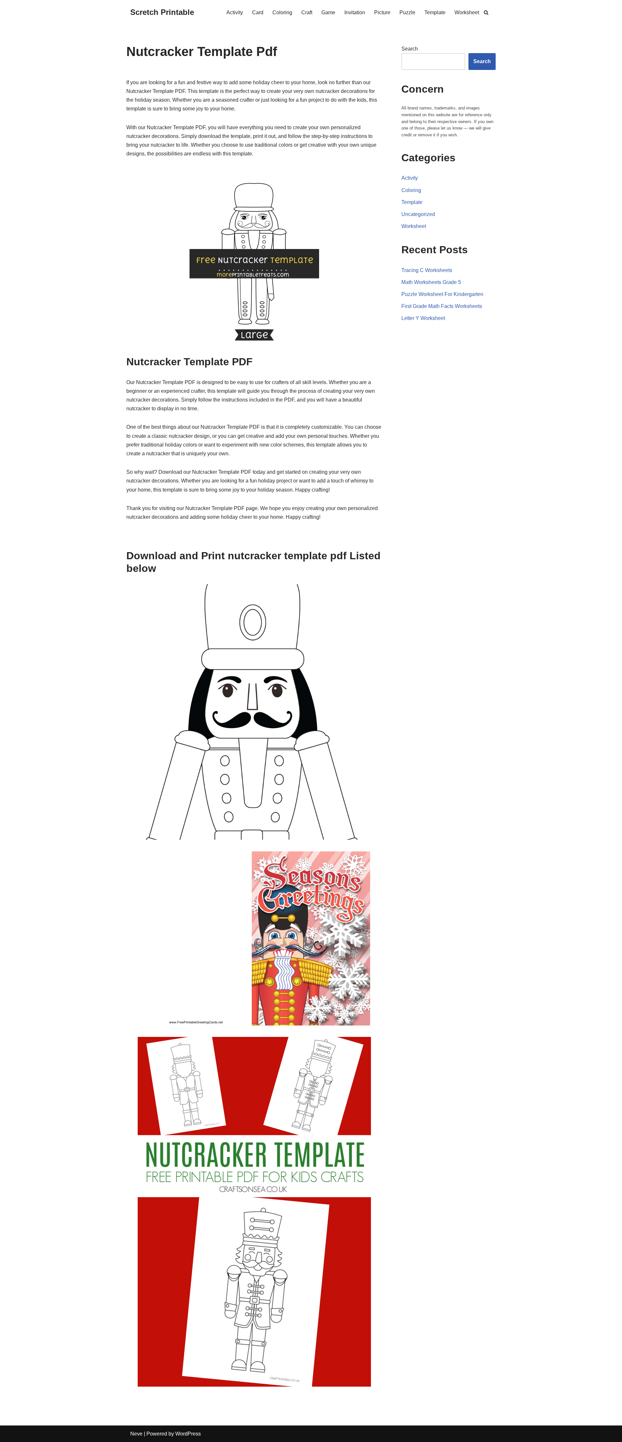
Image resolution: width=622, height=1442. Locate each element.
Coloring (282, 12)
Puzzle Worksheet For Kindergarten (442, 294)
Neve (136, 1433)
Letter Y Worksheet (423, 318)
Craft (306, 12)
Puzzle (407, 12)
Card (257, 12)
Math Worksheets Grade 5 (431, 282)
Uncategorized (418, 214)
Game (328, 12)
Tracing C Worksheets (426, 270)
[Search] (486, 12)
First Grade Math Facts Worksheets (441, 306)
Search (409, 48)
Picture (382, 12)
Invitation (354, 12)
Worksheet (467, 12)
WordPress (188, 1433)
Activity (234, 12)
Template (434, 12)
